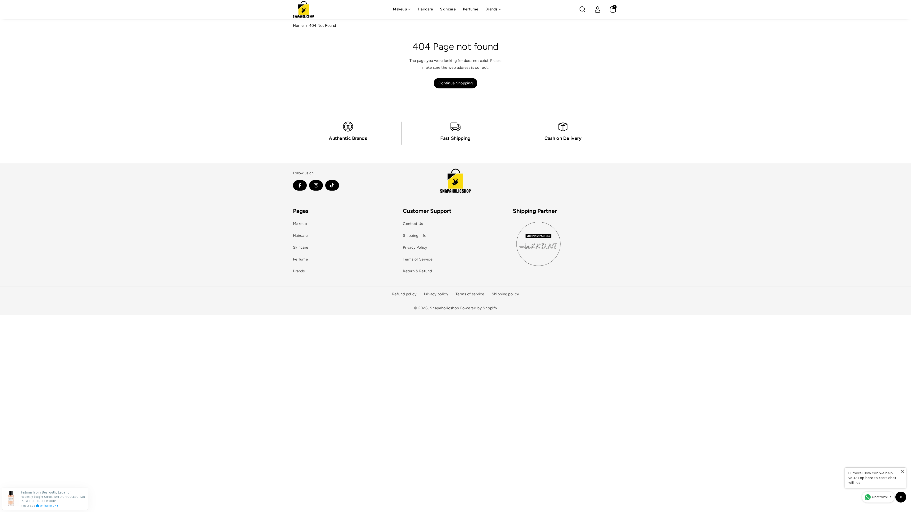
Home (298, 25)
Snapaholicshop (444, 308)
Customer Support (427, 210)
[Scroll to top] (900, 497)
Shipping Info (414, 235)
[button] (402, 9)
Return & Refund (417, 271)
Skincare (300, 247)
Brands (491, 9)
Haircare (300, 235)
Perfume (300, 259)
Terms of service (470, 294)
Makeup (400, 9)
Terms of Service (417, 259)
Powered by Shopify (478, 308)
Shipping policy (505, 294)
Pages (300, 210)
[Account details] (597, 9)
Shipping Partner (535, 210)
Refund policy (404, 294)
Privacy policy (436, 294)
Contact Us (413, 223)
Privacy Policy (415, 247)
